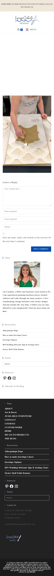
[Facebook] (9, 378)
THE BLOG (10, 438)
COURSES (10, 424)
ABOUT (9, 409)
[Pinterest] (5, 378)
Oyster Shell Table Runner (13, 349)
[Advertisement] (27, 61)
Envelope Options (10, 340)
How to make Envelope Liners (15, 335)
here (4, 311)
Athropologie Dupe (10, 330)
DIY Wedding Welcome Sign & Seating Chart (21, 345)
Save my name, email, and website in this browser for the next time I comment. (27, 239)
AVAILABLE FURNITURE (18, 416)
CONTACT (10, 420)
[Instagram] (14, 378)
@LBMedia (31, 572)
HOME (8, 431)
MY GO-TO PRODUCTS (17, 435)
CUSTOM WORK (13, 427)
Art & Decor (11, 412)
